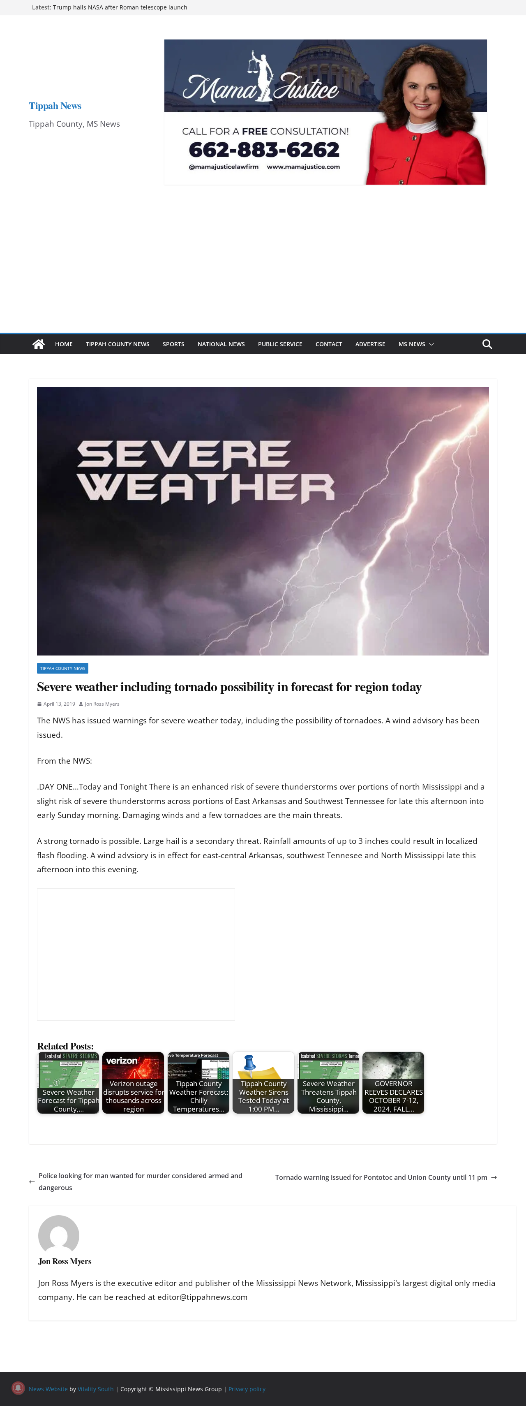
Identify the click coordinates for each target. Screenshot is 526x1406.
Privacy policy (246, 1389)
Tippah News (55, 105)
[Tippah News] (38, 344)
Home (64, 344)
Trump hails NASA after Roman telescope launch (120, 7)
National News (221, 344)
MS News (412, 344)
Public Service (280, 344)
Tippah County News (118, 344)
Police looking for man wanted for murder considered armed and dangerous (140, 1181)
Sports (174, 344)
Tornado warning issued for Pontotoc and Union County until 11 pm (381, 1177)
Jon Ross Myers (102, 703)
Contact (329, 344)
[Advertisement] (263, 271)
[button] (429, 344)
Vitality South (96, 1389)
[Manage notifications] (18, 1387)
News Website (48, 1389)
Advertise (370, 344)
